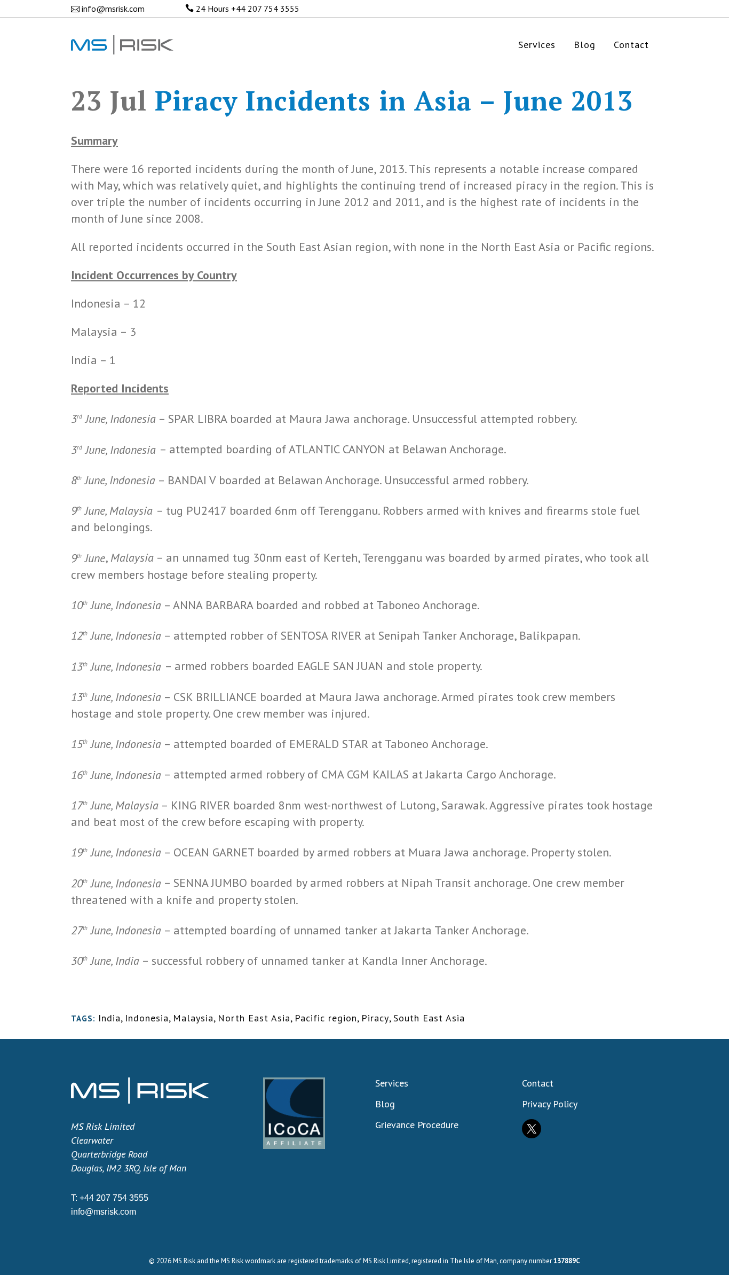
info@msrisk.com (113, 8)
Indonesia (147, 1018)
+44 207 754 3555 (265, 8)
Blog (385, 1104)
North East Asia (254, 1018)
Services (391, 1083)
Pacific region (326, 1018)
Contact (537, 1083)
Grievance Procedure (416, 1125)
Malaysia (193, 1018)
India (109, 1018)
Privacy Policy (549, 1104)
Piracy (375, 1018)
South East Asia (429, 1018)
